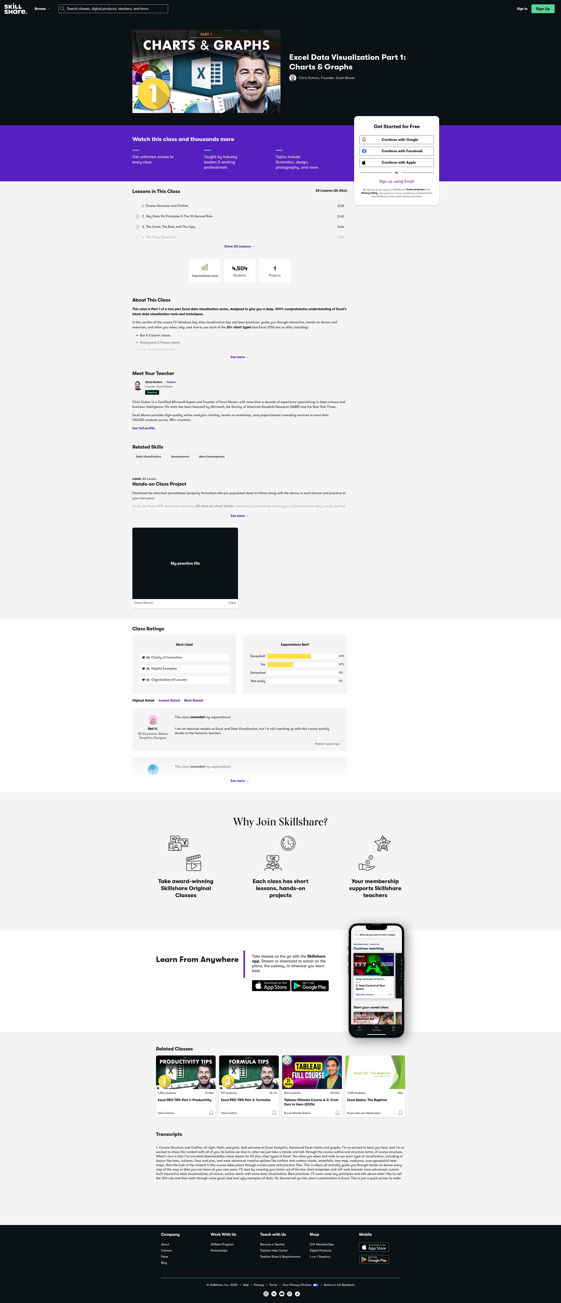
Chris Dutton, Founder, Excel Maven (327, 78)
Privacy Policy (369, 193)
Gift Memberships (322, 1244)
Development (180, 456)
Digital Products (320, 1250)
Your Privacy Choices (296, 1285)
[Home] (15, 9)
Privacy (259, 1285)
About (165, 1244)
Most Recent (193, 700)
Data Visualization (148, 456)
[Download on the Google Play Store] (379, 1260)
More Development (212, 456)
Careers (166, 1250)
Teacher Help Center (274, 1250)
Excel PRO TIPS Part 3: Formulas (245, 1100)
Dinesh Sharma (143, 602)
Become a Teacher (272, 1244)
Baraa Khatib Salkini (297, 1113)
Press (164, 1256)
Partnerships (219, 1250)
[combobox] (113, 8)
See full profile (143, 428)
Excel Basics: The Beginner (367, 1100)
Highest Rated (143, 700)
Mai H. (153, 729)
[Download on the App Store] (270, 986)
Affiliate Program (222, 1244)
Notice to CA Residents (339, 1285)
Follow (171, 382)
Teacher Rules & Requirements (280, 1256)
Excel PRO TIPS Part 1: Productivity (184, 1100)
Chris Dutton (160, 382)
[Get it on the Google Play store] (311, 986)
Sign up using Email (396, 181)
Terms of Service (416, 189)
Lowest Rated (169, 700)
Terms (273, 1285)
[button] (49, 8)
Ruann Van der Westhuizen (364, 1113)
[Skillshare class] (186, 1072)
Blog (164, 1262)
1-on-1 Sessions (320, 1256)
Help (246, 1285)
